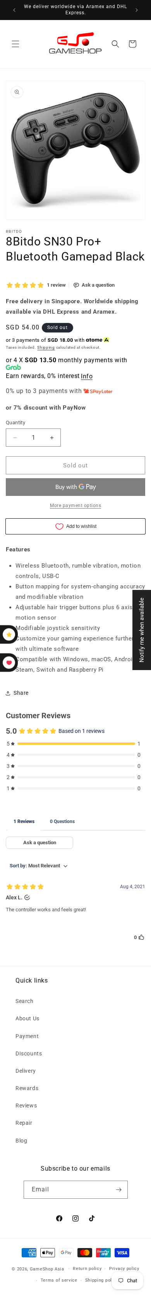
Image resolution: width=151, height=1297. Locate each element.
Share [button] (21, 693)
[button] (15, 43)
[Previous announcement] (14, 10)
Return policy (87, 1268)
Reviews (26, 1105)
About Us (27, 1018)
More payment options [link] (75, 505)
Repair (24, 1123)
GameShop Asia (47, 1268)
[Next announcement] (136, 10)
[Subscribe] (118, 1190)
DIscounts (28, 1053)
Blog (21, 1140)
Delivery (25, 1071)
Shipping (46, 347)
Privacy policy (124, 1268)
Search (24, 1001)
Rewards (26, 1088)
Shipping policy (101, 1280)
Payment (27, 1036)
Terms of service (59, 1280)
